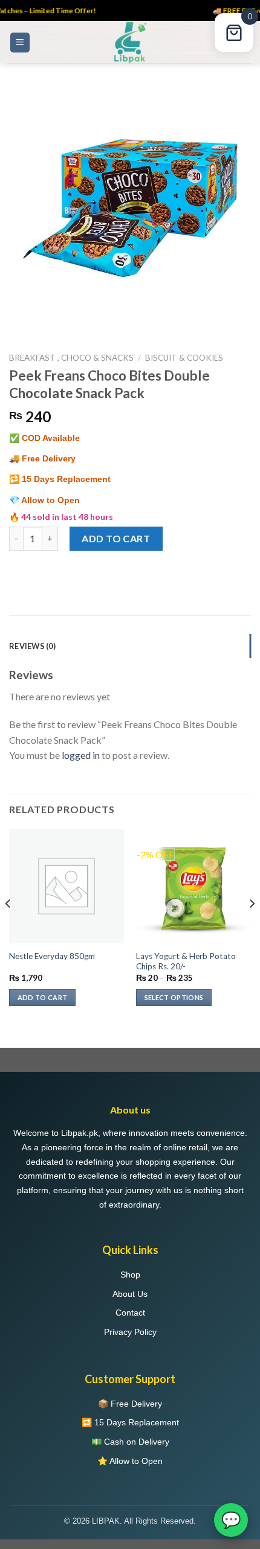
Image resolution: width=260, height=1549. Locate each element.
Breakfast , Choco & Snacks (71, 358)
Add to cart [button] (43, 997)
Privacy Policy (130, 1332)
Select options (174, 997)
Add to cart (116, 538)
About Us (130, 1294)
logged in (81, 755)
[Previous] (8, 928)
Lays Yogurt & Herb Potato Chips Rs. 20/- (186, 961)
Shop (130, 1274)
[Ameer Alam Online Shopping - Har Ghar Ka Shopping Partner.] (130, 42)
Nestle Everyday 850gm (52, 956)
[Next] (251, 928)
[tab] (130, 646)
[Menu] (20, 42)
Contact (130, 1312)
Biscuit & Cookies (184, 358)
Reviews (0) (32, 646)
